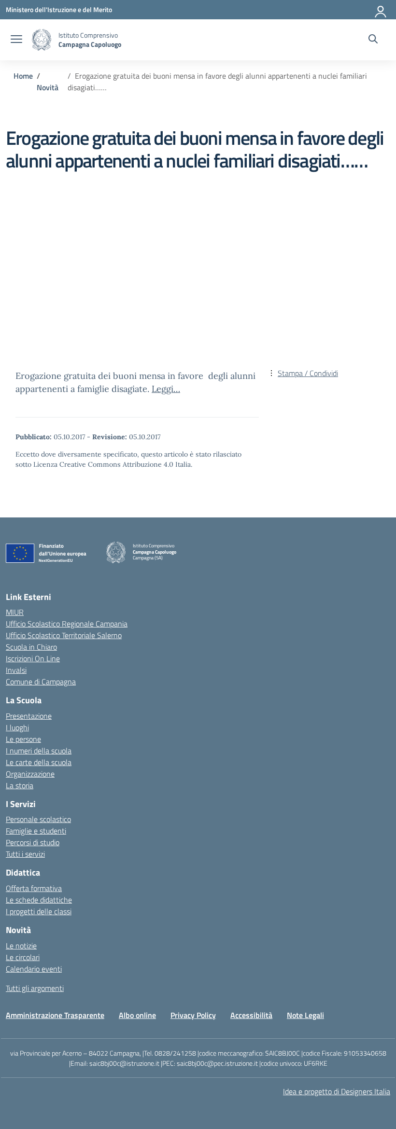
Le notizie (21, 945)
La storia (19, 785)
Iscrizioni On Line (33, 658)
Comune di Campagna (41, 681)
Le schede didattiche (39, 900)
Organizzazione (30, 774)
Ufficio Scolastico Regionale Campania (66, 623)
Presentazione (29, 716)
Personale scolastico (38, 819)
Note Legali (305, 1015)
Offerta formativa (34, 888)
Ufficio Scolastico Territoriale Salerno (64, 635)
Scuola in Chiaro (31, 647)
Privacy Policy (193, 1015)
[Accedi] (381, 9)
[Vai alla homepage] (41, 40)
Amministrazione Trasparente (55, 1015)
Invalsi (16, 670)
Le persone (23, 739)
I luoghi (17, 727)
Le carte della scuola (38, 762)
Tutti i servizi (25, 854)
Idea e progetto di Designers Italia (336, 1091)
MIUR (15, 612)
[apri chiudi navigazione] (16, 40)
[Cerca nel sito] (373, 40)
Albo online (137, 1015)
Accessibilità (251, 1015)
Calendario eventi (34, 969)
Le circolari (23, 957)
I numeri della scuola (38, 750)
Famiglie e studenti (36, 830)
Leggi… (166, 388)
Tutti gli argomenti (35, 988)
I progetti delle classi (38, 911)
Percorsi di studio (32, 842)
